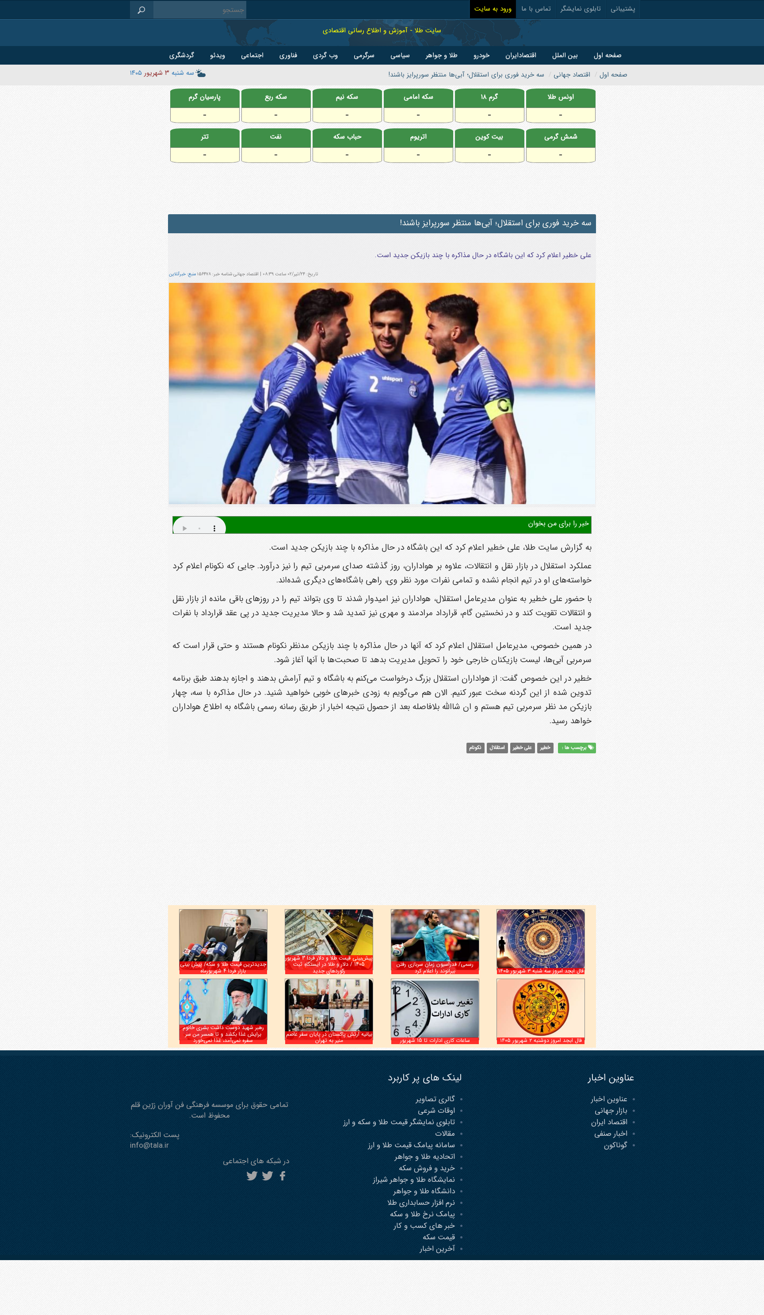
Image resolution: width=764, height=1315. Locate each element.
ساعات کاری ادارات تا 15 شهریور (435, 1040)
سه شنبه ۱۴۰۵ (162, 73)
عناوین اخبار (609, 1099)
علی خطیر (522, 748)
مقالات (445, 1134)
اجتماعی (252, 55)
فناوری (288, 55)
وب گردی (325, 55)
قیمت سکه (439, 1237)
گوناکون (615, 1145)
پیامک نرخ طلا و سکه (422, 1214)
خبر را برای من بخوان (558, 523)
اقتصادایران (520, 55)
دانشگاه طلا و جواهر (424, 1191)
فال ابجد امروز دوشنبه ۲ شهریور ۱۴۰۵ (541, 1040)
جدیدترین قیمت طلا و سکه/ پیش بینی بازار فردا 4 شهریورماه (223, 967)
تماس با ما (536, 9)
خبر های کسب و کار (424, 1226)
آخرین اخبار (437, 1249)
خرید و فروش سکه (427, 1168)
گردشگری (181, 55)
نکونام (475, 748)
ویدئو (217, 55)
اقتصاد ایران (609, 1122)
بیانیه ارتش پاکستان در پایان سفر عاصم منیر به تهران (329, 1037)
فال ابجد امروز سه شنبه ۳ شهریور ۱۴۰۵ (541, 971)
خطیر (545, 748)
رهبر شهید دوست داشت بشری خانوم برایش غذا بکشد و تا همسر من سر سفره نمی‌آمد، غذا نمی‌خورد (223, 1034)
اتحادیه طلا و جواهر (425, 1157)
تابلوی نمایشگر (581, 9)
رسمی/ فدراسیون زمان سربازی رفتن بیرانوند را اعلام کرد (435, 967)
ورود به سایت (493, 9)
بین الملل (565, 55)
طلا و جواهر (442, 55)
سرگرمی (364, 55)
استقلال (497, 748)
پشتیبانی (623, 9)
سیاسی (400, 55)
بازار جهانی (611, 1111)
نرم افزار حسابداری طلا (421, 1203)
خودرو (481, 55)
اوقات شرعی (436, 1111)
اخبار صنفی (610, 1134)
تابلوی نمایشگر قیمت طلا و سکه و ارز (399, 1122)
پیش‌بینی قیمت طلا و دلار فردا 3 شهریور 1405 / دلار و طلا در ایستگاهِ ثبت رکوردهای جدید (329, 964)
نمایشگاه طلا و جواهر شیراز (414, 1180)
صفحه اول (608, 55)
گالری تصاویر (435, 1099)
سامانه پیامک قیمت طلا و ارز (411, 1145)
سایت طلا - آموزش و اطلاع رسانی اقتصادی (382, 30)
